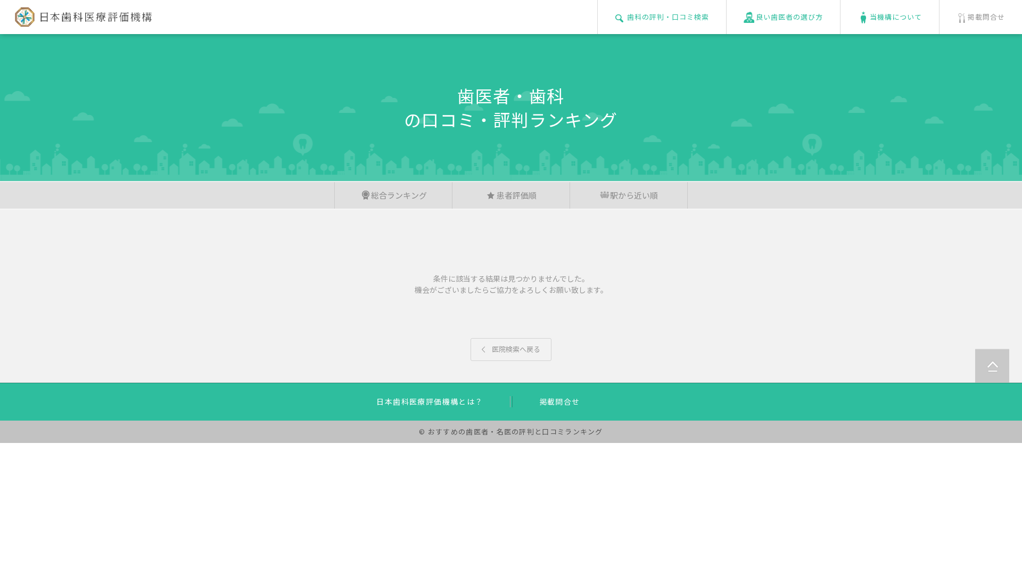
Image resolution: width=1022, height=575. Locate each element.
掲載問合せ (559, 401)
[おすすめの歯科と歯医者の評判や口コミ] (81, 20)
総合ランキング (399, 195)
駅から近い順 (634, 195)
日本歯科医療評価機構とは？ (429, 401)
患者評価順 (517, 195)
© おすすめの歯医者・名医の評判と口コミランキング (511, 431)
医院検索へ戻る (511, 349)
